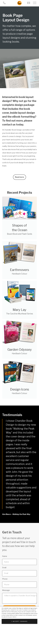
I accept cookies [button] (20, 621)
